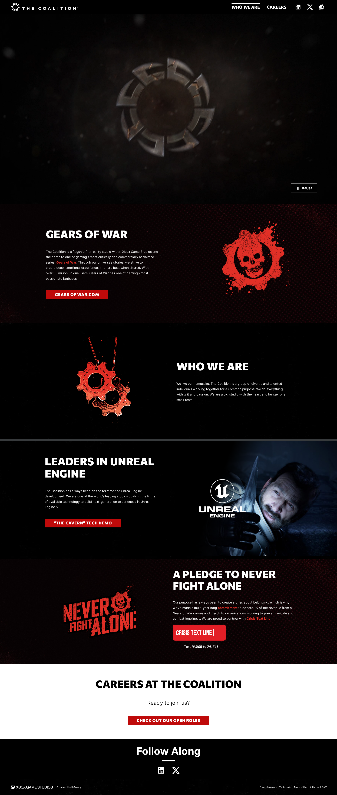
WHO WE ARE (246, 6)
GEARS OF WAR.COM (77, 294)
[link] (32, 787)
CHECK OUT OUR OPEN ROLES (168, 720)
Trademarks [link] (285, 787)
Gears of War (66, 262)
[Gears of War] (321, 7)
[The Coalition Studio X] (310, 7)
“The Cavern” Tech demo (83, 522)
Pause (307, 188)
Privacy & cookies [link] (268, 787)
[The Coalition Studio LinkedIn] (298, 7)
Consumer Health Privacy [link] (69, 787)
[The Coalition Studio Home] (44, 7)
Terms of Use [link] (300, 787)
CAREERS (276, 6)
